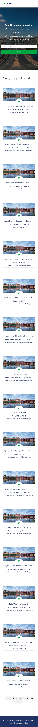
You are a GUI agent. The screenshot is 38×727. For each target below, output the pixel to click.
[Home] (8, 4)
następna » (19, 702)
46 (32, 698)
